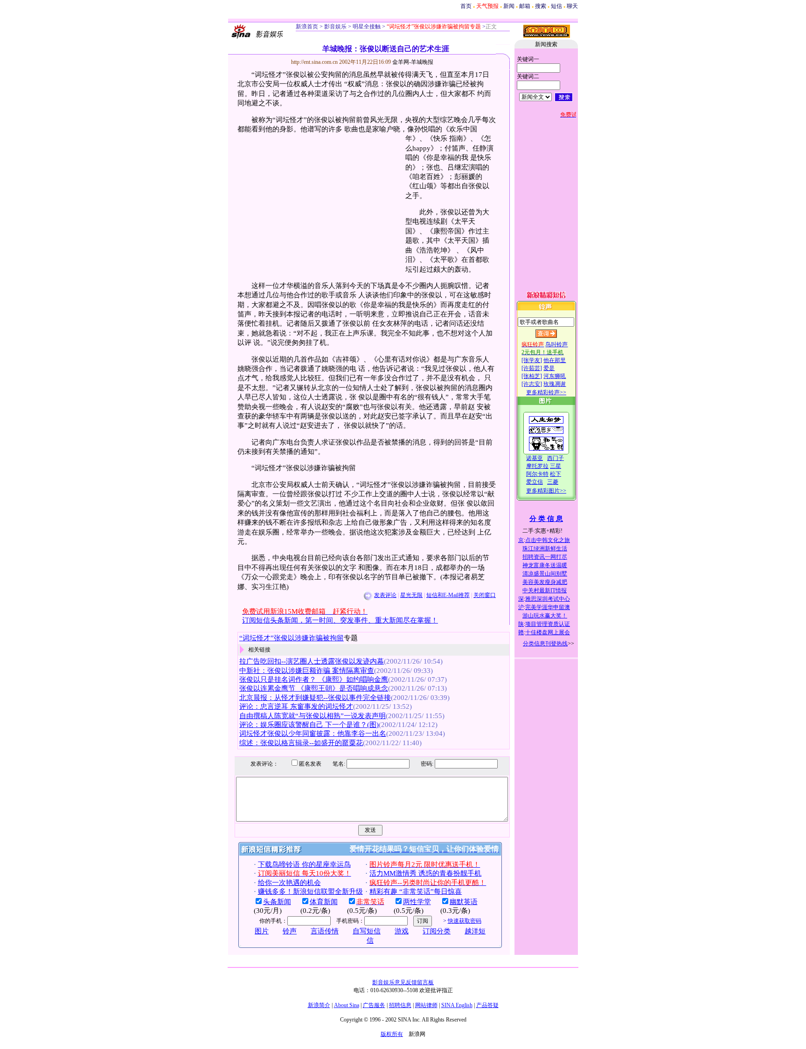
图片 (262, 931)
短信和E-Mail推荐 (448, 595)
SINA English (456, 1005)
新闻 (508, 6)
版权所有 (392, 1034)
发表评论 (385, 595)
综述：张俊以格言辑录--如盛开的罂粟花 (301, 743)
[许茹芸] (531, 368)
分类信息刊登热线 (545, 643)
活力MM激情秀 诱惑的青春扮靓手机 (425, 873)
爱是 (549, 368)
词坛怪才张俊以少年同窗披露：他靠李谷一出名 (312, 733)
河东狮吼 (554, 376)
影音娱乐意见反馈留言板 (403, 982)
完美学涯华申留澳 (547, 607)
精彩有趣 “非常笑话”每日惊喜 (415, 891)
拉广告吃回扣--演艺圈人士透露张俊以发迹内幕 (311, 661)
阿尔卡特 (537, 474)
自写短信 (367, 931)
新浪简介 (319, 1005)
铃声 (290, 931)
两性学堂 (417, 901)
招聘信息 (400, 1005)
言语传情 (325, 931)
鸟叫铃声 (556, 344)
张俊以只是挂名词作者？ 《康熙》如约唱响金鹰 (313, 679)
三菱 (552, 482)
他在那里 (554, 360)
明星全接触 (366, 26)
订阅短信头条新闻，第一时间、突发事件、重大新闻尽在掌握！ (340, 620)
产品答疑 (487, 1005)
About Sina (346, 1005)
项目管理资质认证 (547, 624)
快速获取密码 (464, 921)
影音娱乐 (335, 26)
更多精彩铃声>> (546, 392)
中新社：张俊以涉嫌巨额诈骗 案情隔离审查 (306, 670)
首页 (466, 6)
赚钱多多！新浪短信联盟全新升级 (310, 891)
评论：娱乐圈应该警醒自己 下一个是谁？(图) (309, 724)
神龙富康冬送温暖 (544, 565)
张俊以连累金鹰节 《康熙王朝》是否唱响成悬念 (313, 688)
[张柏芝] (531, 376)
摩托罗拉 (537, 466)
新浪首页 (307, 26)
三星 (555, 466)
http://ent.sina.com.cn (315, 62)
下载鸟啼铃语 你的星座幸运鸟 (304, 864)
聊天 (572, 6)
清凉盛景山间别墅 (544, 573)
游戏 (402, 931)
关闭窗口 (484, 595)
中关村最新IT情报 (544, 590)
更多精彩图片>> (546, 490)
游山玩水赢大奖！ (544, 615)
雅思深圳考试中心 (547, 599)
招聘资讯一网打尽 (544, 557)
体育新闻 (324, 901)
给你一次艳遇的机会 (289, 882)
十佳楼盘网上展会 (547, 632)
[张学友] (531, 360)
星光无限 (411, 595)
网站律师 (426, 1005)
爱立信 (534, 482)
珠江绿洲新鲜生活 (544, 548)
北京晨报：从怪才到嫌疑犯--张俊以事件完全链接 (315, 697)
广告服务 (374, 1005)
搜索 (540, 6)
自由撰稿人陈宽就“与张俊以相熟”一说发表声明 (312, 716)
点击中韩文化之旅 (547, 540)
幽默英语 (464, 901)
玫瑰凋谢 (554, 384)
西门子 (555, 458)
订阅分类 (437, 931)
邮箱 (524, 6)
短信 (556, 6)
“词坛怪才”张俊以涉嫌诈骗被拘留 (291, 638)
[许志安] (531, 384)
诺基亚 (534, 458)
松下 (555, 474)
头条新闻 (277, 901)
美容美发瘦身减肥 (544, 582)
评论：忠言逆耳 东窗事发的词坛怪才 (296, 706)
